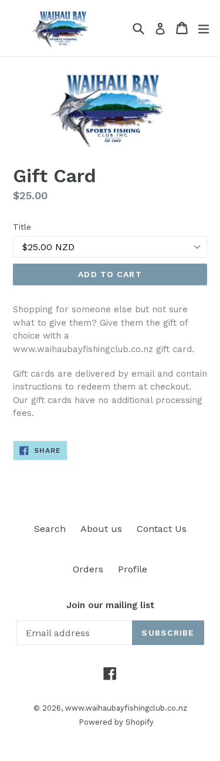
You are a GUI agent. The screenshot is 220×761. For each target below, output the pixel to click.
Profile (132, 569)
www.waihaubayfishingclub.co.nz (126, 708)
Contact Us (162, 528)
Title (22, 226)
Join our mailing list (110, 605)
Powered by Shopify (116, 722)
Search (50, 528)
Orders (88, 569)
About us (101, 528)
